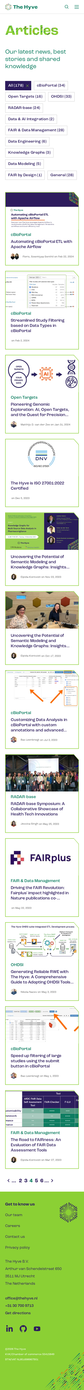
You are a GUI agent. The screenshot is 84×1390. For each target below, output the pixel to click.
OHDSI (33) (61, 97)
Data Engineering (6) (27, 142)
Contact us (15, 1237)
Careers (12, 1226)
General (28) (62, 175)
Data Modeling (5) (24, 164)
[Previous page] (8, 1181)
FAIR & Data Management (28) (36, 130)
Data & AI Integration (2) (31, 119)
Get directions (18, 1313)
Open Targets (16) (25, 97)
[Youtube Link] (39, 1332)
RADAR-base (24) (24, 108)
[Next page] (52, 1181)
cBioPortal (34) (51, 86)
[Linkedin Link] (12, 1332)
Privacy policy (17, 1248)
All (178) (15, 86)
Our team (13, 1215)
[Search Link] (66, 7)
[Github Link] (26, 1332)
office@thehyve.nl (21, 1298)
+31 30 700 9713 (19, 1306)
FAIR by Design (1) (25, 175)
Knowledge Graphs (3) (29, 153)
